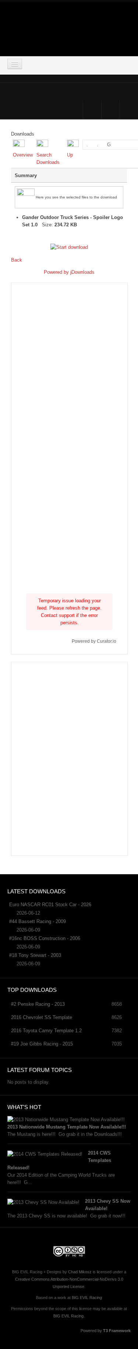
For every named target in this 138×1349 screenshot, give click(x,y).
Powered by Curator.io (94, 641)
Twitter (111, 110)
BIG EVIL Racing (87, 1297)
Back (16, 260)
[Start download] (69, 247)
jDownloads (82, 272)
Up (70, 155)
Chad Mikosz (80, 1272)
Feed (129, 110)
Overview (23, 155)
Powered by (57, 272)
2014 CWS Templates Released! (59, 1160)
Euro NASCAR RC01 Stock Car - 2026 (50, 904)
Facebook (92, 110)
